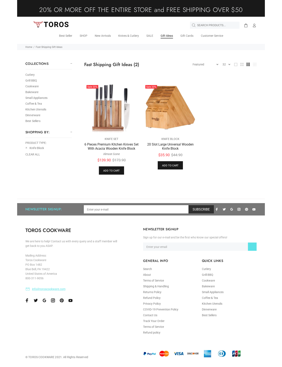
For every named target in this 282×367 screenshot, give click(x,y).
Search (147, 269)
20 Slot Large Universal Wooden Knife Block (170, 146)
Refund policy (151, 332)
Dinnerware (32, 115)
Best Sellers (32, 121)
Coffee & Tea (33, 103)
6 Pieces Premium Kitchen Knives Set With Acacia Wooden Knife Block (111, 146)
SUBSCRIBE (201, 209)
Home (28, 47)
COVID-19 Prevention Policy (160, 309)
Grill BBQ (31, 80)
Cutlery (30, 74)
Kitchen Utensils (35, 109)
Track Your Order (154, 321)
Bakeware (31, 92)
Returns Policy (152, 292)
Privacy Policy (152, 303)
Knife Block (170, 139)
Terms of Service (153, 280)
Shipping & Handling (156, 286)
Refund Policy (152, 298)
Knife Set (111, 139)
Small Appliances (36, 97)
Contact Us (150, 315)
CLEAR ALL (32, 154)
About (147, 274)
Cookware (32, 86)
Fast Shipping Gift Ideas (49, 47)
